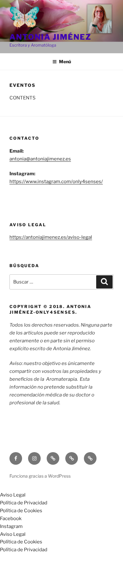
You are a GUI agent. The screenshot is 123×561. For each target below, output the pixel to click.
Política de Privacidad (23, 503)
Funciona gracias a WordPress (40, 476)
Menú (65, 61)
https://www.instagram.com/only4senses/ (56, 181)
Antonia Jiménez (50, 37)
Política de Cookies (21, 510)
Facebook (10, 518)
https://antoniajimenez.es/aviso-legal (50, 237)
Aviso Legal (13, 495)
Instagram (11, 526)
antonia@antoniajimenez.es (40, 159)
